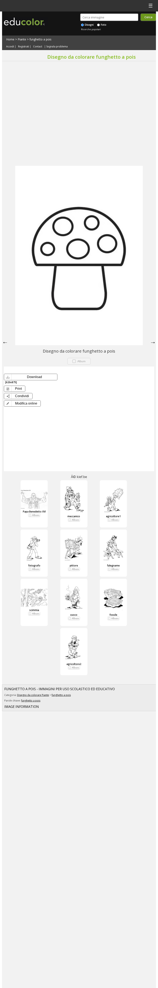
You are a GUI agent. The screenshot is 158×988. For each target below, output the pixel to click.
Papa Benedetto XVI (34, 511)
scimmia (34, 610)
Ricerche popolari (91, 29)
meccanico (73, 516)
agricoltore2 (73, 664)
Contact (37, 46)
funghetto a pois (40, 39)
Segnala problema (57, 46)
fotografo (34, 565)
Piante (22, 39)
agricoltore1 (113, 516)
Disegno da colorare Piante (33, 695)
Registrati (23, 46)
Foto (103, 24)
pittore (74, 565)
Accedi (10, 46)
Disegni (89, 24)
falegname (113, 565)
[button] (22, 403)
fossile (113, 615)
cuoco (73, 615)
